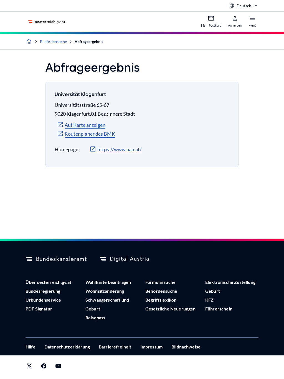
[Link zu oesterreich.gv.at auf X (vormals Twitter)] (29, 367)
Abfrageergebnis (89, 41)
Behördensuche (53, 41)
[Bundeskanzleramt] (56, 259)
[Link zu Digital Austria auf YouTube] (58, 367)
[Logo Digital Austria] (130, 259)
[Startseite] (29, 41)
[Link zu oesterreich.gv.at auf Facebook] (44, 367)
